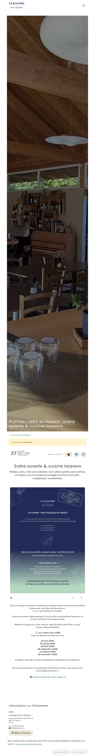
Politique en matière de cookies (28, 744)
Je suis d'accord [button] (79, 752)
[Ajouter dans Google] (83, 454)
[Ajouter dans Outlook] (76, 454)
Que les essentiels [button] (61, 752)
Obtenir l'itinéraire (22, 733)
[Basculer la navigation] (83, 5)
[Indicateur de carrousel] (11, 598)
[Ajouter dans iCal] (69, 454)
